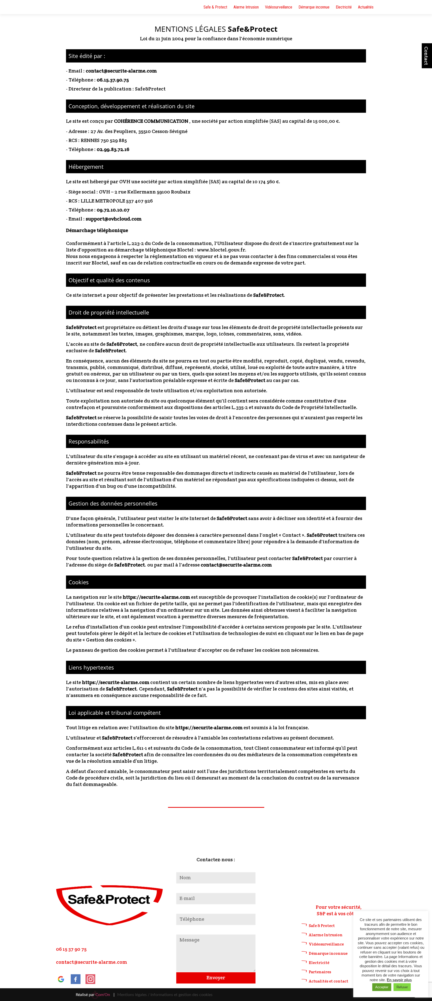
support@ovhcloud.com (114, 219)
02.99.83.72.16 (113, 149)
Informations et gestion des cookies (181, 995)
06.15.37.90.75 (113, 79)
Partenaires (320, 971)
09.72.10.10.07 (113, 209)
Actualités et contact (328, 981)
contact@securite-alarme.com (121, 71)
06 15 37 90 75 (71, 949)
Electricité (344, 7)
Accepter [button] (381, 987)
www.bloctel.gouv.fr (221, 249)
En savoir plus (399, 980)
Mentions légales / (133, 995)
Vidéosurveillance (278, 7)
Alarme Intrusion (246, 7)
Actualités (366, 7)
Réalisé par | (95, 995)
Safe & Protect (215, 7)
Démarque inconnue (314, 7)
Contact (426, 55)
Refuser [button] (402, 987)
